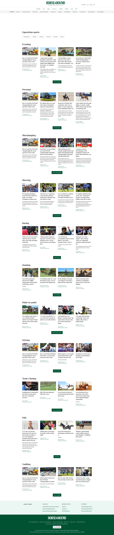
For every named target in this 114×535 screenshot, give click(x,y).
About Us (64, 506)
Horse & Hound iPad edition (49, 508)
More (76, 8)
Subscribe (38, 8)
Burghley (60, 11)
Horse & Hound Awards (86, 506)
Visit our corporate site (74, 530)
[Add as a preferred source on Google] (57, 527)
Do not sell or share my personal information (57, 523)
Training (61, 8)
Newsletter (75, 11)
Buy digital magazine (58, 522)
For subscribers (82, 11)
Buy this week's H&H (33, 522)
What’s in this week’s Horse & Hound (51, 506)
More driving (57, 371)
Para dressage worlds (26, 11)
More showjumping (57, 172)
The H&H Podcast (91, 11)
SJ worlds (17, 11)
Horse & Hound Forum (86, 511)
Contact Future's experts (45, 522)
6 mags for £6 (53, 11)
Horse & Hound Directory (87, 508)
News (44, 8)
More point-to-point (57, 332)
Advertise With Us (66, 511)
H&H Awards (35, 11)
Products (66, 8)
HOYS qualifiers (67, 11)
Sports (48, 8)
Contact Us (64, 508)
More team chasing (57, 410)
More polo (57, 456)
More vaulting (57, 495)
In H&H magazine (100, 11)
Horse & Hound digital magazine (50, 511)
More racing (57, 257)
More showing (57, 215)
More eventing (57, 81)
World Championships (44, 11)
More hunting (57, 294)
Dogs (72, 8)
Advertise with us (81, 522)
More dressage (57, 127)
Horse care (54, 8)
